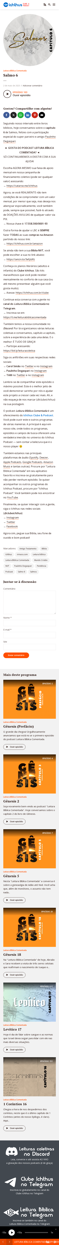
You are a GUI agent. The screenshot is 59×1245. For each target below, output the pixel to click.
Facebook (12, 526)
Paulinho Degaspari (23, 566)
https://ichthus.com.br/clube (32, 292)
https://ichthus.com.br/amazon (24, 243)
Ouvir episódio (16, 747)
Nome (7, 618)
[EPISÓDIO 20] (29, 927)
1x (52, 1232)
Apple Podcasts (12, 462)
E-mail (7, 629)
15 (4, 1232)
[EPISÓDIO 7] (29, 848)
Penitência (41, 566)
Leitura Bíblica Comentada (15, 70)
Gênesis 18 (12, 954)
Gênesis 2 (11, 801)
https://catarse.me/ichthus (21, 185)
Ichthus (9, 554)
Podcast (9, 571)
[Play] (11, 1232)
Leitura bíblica (39, 554)
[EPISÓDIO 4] (29, 773)
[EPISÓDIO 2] (29, 699)
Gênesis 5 (11, 876)
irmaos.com (22, 554)
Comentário (9, 589)
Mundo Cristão (41, 560)
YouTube (12, 497)
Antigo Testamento (28, 548)
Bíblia (44, 548)
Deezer (43, 457)
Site (5, 641)
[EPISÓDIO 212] (29, 1001)
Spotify (34, 457)
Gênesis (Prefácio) (18, 726)
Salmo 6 (21, 571)
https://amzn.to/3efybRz (20, 259)
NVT (7, 566)
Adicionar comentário (32, 85)
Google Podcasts (32, 462)
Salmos (33, 571)
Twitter (29, 366)
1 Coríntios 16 (15, 1104)
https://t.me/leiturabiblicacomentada (24, 317)
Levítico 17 (12, 1029)
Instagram (46, 366)
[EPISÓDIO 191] (29, 1076)
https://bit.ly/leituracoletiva (19, 350)
